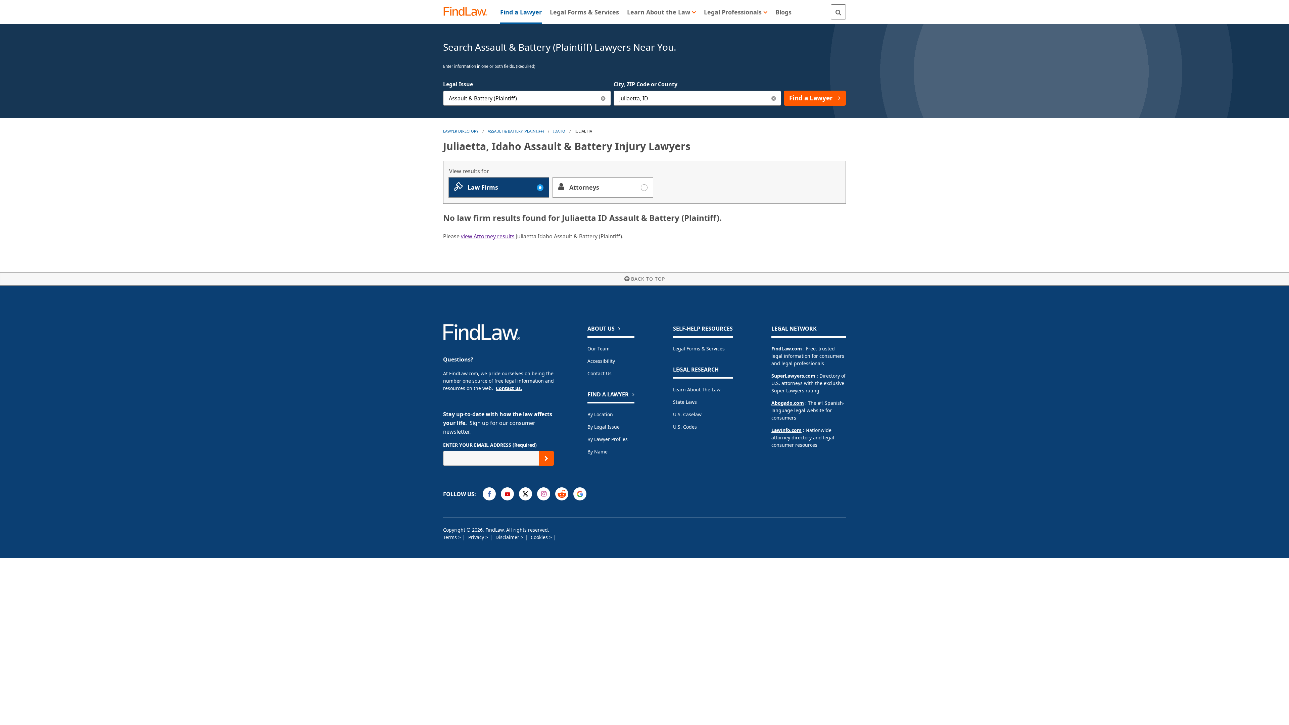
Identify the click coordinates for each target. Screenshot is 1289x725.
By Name (597, 451)
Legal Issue (458, 84)
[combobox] (527, 98)
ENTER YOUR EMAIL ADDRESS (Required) (490, 445)
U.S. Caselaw (687, 414)
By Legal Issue (603, 427)
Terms (450, 537)
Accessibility (601, 361)
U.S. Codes (685, 427)
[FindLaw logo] (468, 12)
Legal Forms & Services (699, 348)
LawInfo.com (786, 430)
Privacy (476, 537)
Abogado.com (787, 403)
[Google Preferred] (579, 493)
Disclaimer (508, 537)
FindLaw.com (786, 348)
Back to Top (648, 279)
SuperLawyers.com (793, 376)
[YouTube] (507, 493)
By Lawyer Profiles (607, 439)
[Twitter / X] (525, 493)
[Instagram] (543, 493)
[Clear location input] (773, 98)
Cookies (540, 537)
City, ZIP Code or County (645, 84)
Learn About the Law (696, 389)
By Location (600, 414)
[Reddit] (561, 493)
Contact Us (599, 373)
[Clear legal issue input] (603, 98)
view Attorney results (488, 236)
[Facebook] (489, 493)
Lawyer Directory (460, 131)
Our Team (598, 348)
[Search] (838, 11)
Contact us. (509, 388)
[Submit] (546, 458)
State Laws (685, 402)
